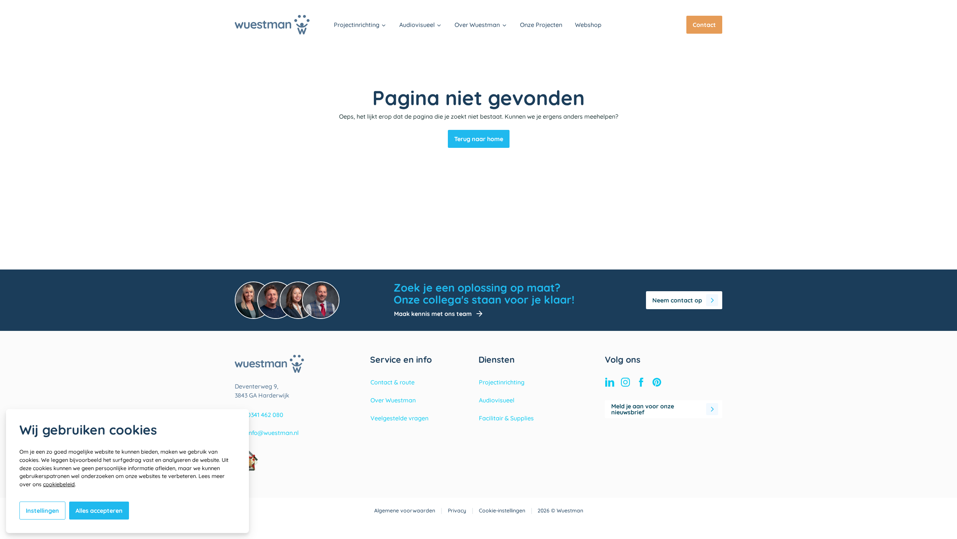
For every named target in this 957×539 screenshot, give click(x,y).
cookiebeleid (59, 484)
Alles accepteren (99, 510)
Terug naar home (478, 139)
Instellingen (42, 510)
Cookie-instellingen (502, 511)
